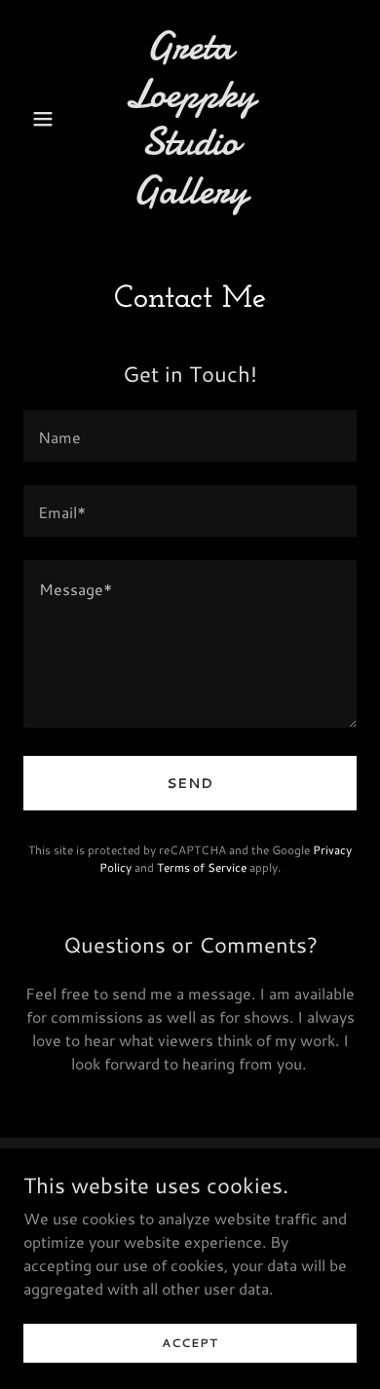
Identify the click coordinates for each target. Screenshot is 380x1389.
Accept (190, 1342)
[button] (48, 118)
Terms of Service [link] (202, 867)
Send (190, 783)
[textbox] (190, 436)
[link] (189, 197)
